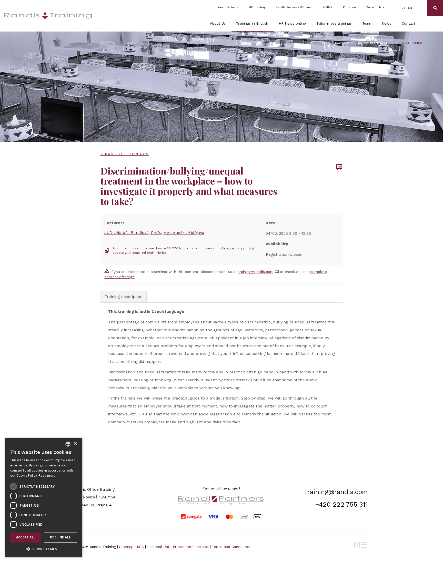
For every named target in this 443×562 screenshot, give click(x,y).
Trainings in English (252, 23)
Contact (408, 23)
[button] (43, 549)
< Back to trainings (124, 154)
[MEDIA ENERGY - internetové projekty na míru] (360, 544)
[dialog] (43, 497)
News (386, 23)
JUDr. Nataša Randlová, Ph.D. (132, 232)
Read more (47, 475)
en (410, 7)
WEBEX (328, 7)
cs (403, 7)
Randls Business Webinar (294, 7)
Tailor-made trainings (334, 23)
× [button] (75, 444)
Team (366, 23)
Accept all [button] (26, 537)
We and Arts (375, 7)
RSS (140, 547)
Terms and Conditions (231, 547)
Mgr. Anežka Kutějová (183, 232)
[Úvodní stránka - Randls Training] (48, 15)
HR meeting (257, 7)
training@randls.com (256, 272)
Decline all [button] (60, 537)
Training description (124, 296)
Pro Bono (349, 7)
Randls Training (335, 43)
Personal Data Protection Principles (178, 547)
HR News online (292, 23)
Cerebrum (229, 248)
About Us (218, 23)
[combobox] (68, 444)
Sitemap (126, 547)
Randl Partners (227, 7)
